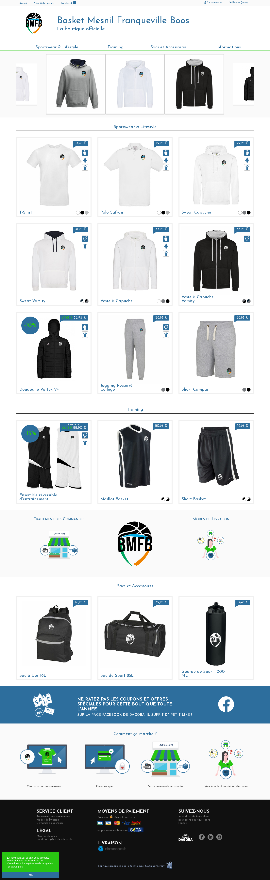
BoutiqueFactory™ (155, 866)
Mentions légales (47, 836)
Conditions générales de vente (55, 839)
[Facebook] (203, 839)
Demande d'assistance (50, 823)
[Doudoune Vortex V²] (54, 349)
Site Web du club (44, 3)
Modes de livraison (48, 820)
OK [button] (31, 875)
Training (116, 47)
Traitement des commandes (53, 816)
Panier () (239, 2)
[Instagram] (220, 839)
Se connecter (214, 2)
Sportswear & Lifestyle (56, 47)
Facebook (67, 3)
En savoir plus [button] (15, 866)
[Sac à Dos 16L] (54, 633)
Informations (228, 47)
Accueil (23, 3)
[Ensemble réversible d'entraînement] (54, 457)
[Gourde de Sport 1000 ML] (216, 633)
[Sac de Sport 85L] (135, 633)
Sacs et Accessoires (168, 47)
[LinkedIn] (211, 839)
